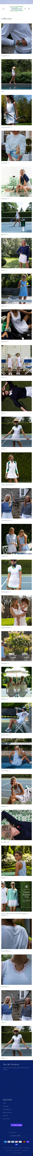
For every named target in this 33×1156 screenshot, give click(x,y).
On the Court (5, 735)
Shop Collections (7, 1109)
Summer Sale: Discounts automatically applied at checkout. (14, 914)
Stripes (3, 878)
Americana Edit (5, 127)
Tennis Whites (5, 951)
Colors (3, 270)
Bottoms (3, 234)
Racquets (3, 806)
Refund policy (26, 1147)
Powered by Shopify (18, 1147)
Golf (2, 413)
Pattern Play (4, 770)
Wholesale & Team (7, 1112)
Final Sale (4, 341)
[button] (3, 8)
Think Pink (4, 986)
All (2, 91)
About (4, 1103)
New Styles (4, 663)
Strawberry (4, 842)
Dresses (3, 306)
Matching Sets (5, 592)
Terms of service (17, 1150)
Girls (2, 377)
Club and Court (10, 1147)
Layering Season (5, 520)
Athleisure (4, 198)
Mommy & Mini (5, 627)
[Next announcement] (30, 2)
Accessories (4, 55)
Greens (3, 449)
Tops (2, 1022)
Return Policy (6, 1118)
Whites (3, 1058)
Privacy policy (9, 1150)
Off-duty (3, 699)
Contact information (17, 1152)
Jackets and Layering (7, 484)
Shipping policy (25, 1150)
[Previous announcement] (3, 2)
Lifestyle (3, 556)
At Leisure (4, 163)
